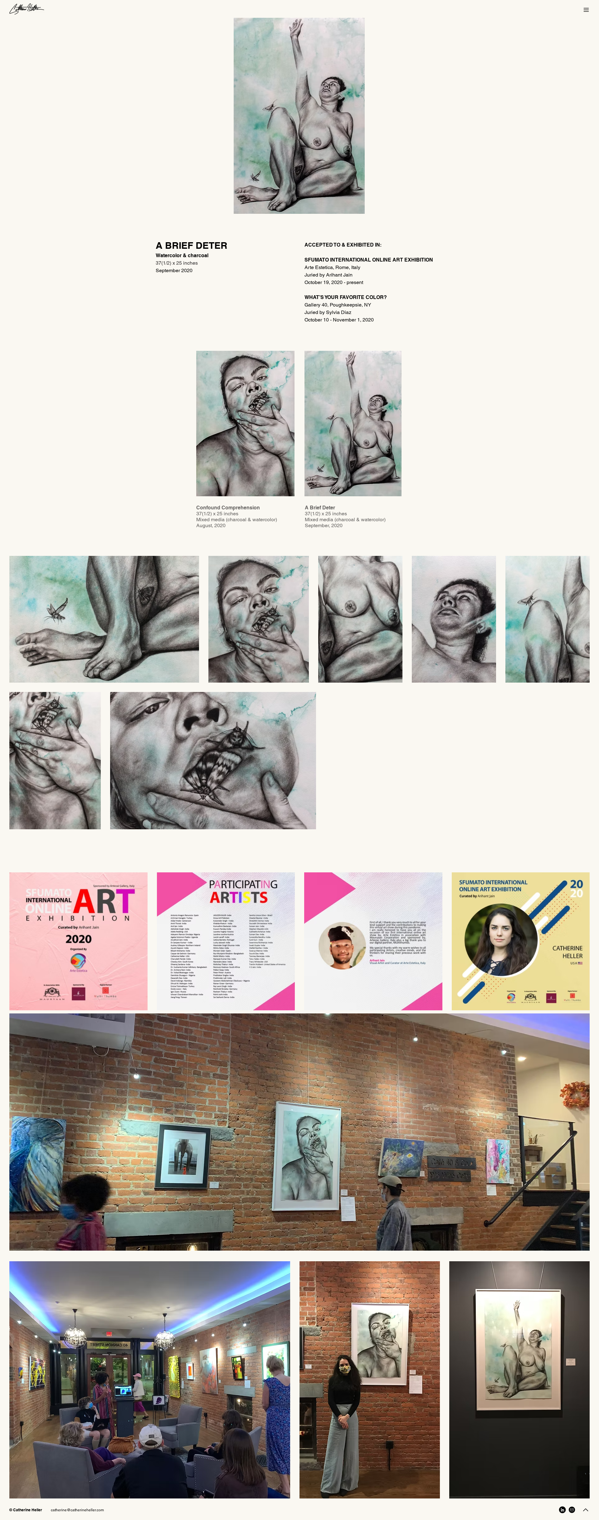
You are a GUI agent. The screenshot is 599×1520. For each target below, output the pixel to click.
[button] (586, 9)
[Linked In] (562, 1509)
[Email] (572, 1509)
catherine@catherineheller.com (77, 1510)
